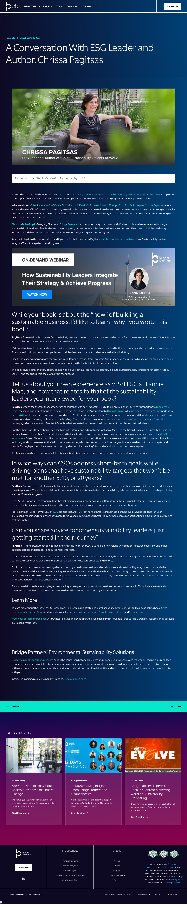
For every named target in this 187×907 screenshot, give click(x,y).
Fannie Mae (162, 406)
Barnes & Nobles (99, 612)
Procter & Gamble (21, 415)
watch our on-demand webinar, (118, 239)
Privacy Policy (176, 879)
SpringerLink (136, 612)
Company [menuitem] (72, 6)
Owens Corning (115, 411)
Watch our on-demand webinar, (29, 618)
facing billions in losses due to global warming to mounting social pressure (118, 194)
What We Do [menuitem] (30, 6)
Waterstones (116, 612)
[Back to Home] (13, 6)
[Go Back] (93, 706)
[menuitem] (39, 6)
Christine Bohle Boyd (30, 38)
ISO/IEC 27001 (170, 864)
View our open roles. (75, 678)
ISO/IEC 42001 (167, 867)
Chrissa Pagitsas (154, 205)
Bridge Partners (68, 224)
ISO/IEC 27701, (152, 867)
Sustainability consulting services (34, 659)
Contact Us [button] (172, 6)
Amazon (85, 612)
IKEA (55, 511)
